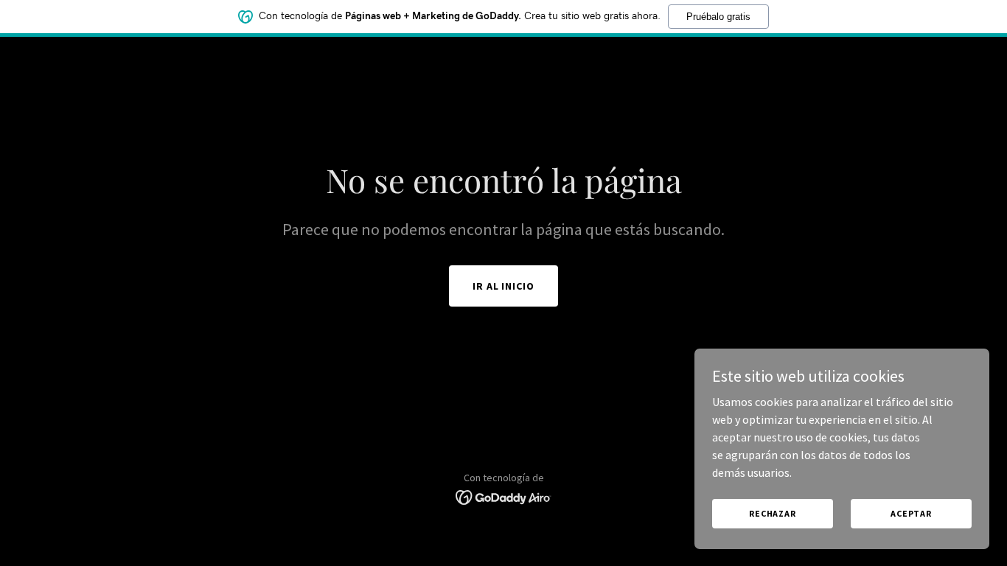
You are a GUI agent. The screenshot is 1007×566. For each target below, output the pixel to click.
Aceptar (911, 513)
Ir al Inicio (504, 286)
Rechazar (772, 513)
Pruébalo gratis (718, 16)
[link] (504, 496)
